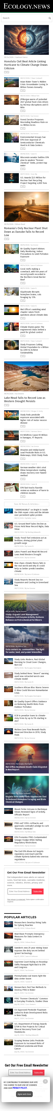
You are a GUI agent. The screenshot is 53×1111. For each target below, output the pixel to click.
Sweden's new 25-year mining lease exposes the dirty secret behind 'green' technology (31, 950)
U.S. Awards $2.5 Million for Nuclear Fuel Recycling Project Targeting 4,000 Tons (33, 180)
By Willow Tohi (21, 646)
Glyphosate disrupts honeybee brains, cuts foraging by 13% (30, 294)
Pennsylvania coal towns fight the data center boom (30, 977)
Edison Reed (20, 224)
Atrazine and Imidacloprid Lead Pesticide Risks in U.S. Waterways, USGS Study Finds (34, 453)
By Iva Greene (30, 558)
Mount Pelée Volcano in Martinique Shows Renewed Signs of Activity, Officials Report (30, 812)
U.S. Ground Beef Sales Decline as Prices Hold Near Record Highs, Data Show (31, 526)
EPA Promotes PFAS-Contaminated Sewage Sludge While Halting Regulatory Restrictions (30, 840)
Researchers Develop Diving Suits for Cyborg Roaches (30, 923)
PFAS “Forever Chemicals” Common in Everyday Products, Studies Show (31, 1000)
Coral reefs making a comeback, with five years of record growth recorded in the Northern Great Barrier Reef (33, 274)
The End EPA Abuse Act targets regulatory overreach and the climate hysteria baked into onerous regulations (31, 855)
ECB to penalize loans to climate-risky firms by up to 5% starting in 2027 (30, 718)
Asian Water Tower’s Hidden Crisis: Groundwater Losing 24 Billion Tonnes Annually (34, 84)
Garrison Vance (21, 57)
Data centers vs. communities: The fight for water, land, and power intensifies (25, 650)
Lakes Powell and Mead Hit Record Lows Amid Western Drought (30, 553)
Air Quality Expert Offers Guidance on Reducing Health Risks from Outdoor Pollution (30, 704)
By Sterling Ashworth (32, 532)
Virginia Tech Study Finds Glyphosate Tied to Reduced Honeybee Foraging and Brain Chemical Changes (26, 799)
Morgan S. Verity (37, 411)
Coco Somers (30, 1004)
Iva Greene (35, 116)
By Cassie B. (29, 546)
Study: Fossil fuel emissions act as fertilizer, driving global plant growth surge (30, 540)
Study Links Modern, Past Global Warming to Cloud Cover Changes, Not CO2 (30, 662)
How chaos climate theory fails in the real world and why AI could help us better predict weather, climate (29, 567)
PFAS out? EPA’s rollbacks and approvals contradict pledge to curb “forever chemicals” (31, 826)
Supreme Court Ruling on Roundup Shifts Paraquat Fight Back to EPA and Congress (31, 964)
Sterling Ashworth (31, 1035)
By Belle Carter (30, 518)
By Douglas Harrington (33, 668)
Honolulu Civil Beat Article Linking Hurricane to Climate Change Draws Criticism (26, 65)
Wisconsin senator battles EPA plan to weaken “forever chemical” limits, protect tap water (34, 161)
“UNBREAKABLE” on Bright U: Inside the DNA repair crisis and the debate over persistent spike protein (31, 512)
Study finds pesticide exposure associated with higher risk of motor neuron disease (33, 419)
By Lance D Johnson (32, 574)
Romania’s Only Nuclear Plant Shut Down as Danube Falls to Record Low (26, 232)
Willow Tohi (35, 96)
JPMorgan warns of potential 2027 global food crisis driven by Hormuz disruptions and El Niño (34, 103)
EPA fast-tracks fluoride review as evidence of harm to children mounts (34, 490)
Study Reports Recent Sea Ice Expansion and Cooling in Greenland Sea (31, 582)
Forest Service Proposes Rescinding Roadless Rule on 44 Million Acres (34, 122)
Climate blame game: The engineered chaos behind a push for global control (33, 330)
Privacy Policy (20, 1088)
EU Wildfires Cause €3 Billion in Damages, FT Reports (33, 436)
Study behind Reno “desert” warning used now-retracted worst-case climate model (31, 676)
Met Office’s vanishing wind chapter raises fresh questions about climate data (34, 312)
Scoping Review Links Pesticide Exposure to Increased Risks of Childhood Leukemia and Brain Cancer (29, 1044)
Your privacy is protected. (16, 899)
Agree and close (24, 1094)
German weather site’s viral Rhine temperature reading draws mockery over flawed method (33, 471)
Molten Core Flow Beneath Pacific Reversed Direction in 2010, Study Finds (30, 732)
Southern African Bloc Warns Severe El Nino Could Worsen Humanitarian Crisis (31, 690)
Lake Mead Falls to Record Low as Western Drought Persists (24, 399)
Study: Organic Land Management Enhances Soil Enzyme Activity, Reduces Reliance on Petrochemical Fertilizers (25, 617)
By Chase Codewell (23, 793)
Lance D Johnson (37, 265)
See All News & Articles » (26, 504)
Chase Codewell (36, 78)
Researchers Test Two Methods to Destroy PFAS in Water (30, 988)
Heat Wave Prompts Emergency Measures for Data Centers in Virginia (29, 937)
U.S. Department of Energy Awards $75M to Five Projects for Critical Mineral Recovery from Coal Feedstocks (30, 1028)
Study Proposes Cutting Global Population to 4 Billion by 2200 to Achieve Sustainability (34, 348)
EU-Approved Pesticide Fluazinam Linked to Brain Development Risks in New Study (31, 1012)
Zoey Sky (34, 174)
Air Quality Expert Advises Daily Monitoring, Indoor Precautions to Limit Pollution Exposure (34, 252)
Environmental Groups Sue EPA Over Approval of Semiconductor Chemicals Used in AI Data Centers (33, 141)
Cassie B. (34, 154)
